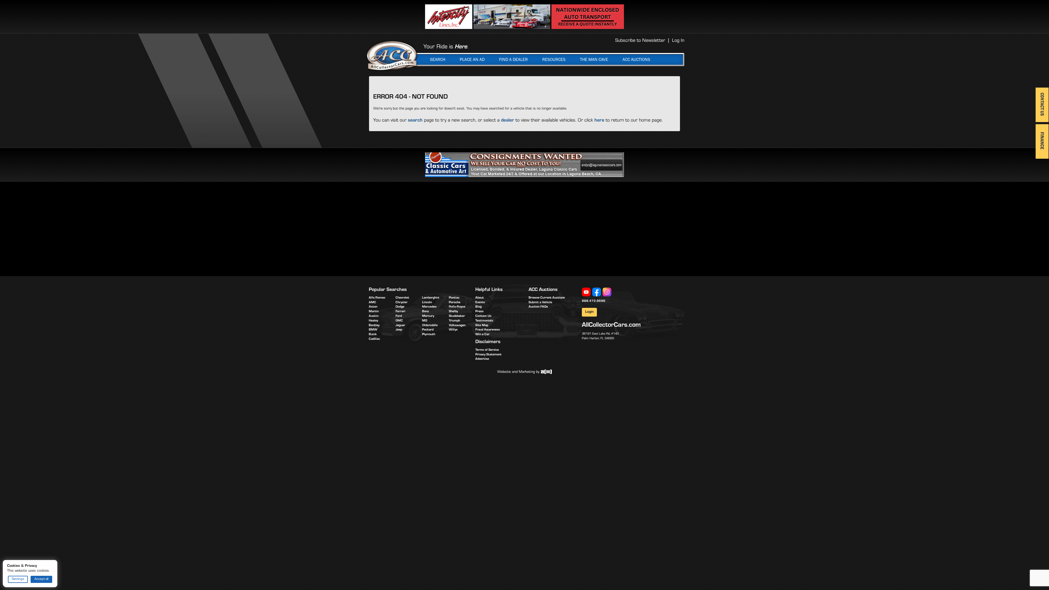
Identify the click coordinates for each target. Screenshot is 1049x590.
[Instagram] (607, 292)
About (479, 298)
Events (480, 302)
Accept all (41, 579)
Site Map (481, 325)
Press (479, 311)
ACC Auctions (636, 59)
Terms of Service (487, 350)
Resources (553, 59)
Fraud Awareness (487, 330)
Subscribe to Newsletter (640, 41)
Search (437, 59)
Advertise (482, 359)
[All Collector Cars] (392, 55)
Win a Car (482, 334)
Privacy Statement (488, 354)
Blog (478, 307)
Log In (678, 41)
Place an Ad (472, 59)
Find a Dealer (513, 59)
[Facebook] (596, 292)
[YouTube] (586, 292)
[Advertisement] (415, 228)
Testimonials (484, 321)
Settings (18, 579)
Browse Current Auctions (547, 298)
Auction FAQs (538, 307)
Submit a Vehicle (540, 302)
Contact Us (483, 316)
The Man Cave (594, 59)
